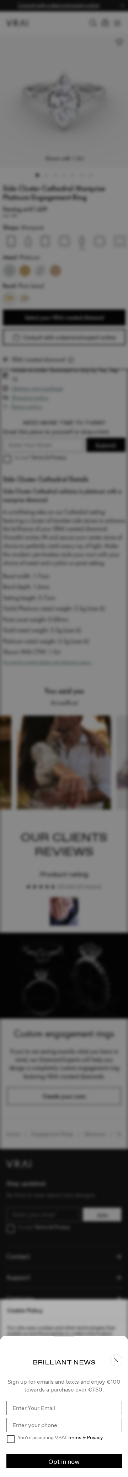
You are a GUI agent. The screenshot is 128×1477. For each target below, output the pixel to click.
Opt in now (64, 1461)
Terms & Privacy (85, 1437)
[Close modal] (64, 738)
